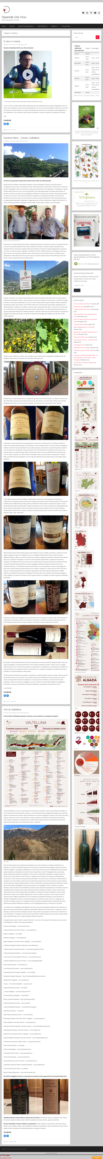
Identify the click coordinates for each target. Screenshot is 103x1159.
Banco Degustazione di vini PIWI (83, 327)
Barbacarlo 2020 (78, 306)
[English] (0, 1155)
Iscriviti (77, 290)
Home (4, 26)
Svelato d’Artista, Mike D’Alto (82, 309)
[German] (3, 1155)
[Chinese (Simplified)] (7, 1155)
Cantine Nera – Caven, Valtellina (21, 137)
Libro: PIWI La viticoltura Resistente (84, 362)
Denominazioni (42, 26)
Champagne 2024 (79, 345)
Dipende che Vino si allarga (82, 347)
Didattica (54, 26)
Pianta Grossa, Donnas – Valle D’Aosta (85, 340)
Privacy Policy (66, 26)
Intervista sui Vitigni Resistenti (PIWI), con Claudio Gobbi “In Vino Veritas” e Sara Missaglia (86, 358)
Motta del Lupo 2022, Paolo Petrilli (84, 350)
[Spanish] (6, 1155)
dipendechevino (22, 44)
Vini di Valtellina (12, 709)
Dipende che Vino (14, 17)
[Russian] (9, 1155)
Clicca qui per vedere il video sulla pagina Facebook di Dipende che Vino (23, 101)
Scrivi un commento (11, 129)
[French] (4, 1155)
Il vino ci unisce (12, 41)
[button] (5, 124)
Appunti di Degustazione (25, 26)
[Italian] (2, 1155)
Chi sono (11, 26)
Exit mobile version (5, 1158)
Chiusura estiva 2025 (80, 324)
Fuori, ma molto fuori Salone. (82, 304)
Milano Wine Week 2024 (81, 337)
